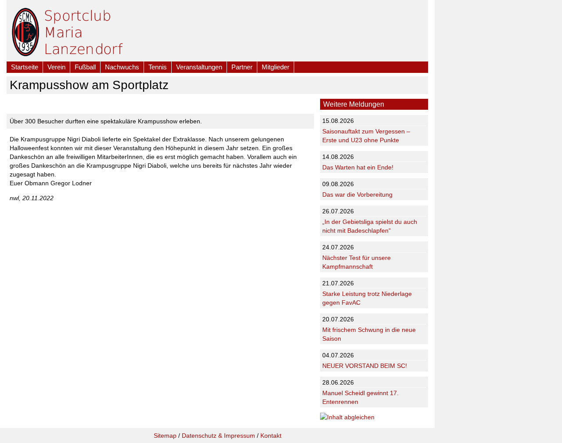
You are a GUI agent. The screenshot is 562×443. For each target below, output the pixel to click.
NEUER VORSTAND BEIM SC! (364, 365)
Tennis (157, 67)
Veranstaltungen (199, 67)
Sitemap (165, 435)
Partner (241, 67)
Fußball (85, 67)
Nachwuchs (122, 67)
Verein (56, 67)
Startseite (24, 67)
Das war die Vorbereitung (357, 194)
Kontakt (270, 435)
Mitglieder (275, 67)
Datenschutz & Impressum (218, 435)
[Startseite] (25, 30)
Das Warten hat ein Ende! (357, 167)
